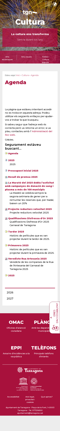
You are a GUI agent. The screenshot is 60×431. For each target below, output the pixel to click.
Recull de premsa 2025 (22, 177)
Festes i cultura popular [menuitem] (45, 59)
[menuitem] (29, 292)
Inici (18, 75)
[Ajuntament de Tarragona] (30, 13)
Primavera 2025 (18, 245)
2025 (11, 160)
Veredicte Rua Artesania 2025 (27, 258)
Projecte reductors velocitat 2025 (30, 209)
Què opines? (47, 397)
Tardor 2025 (16, 231)
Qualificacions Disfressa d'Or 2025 (30, 218)
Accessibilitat (13, 397)
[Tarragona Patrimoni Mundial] (30, 390)
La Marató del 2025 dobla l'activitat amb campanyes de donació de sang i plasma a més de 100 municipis (29, 186)
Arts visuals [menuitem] (26, 57)
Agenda (13, 153)
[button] (55, 4)
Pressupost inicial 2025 (23, 170)
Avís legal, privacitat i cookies (30, 399)
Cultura (30, 22)
